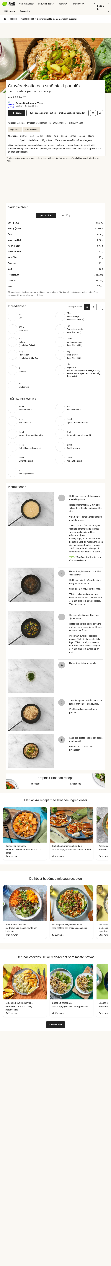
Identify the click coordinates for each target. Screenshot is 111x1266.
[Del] (100, 113)
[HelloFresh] (8, 4)
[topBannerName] (55, 31)
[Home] (4, 19)
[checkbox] (9, 97)
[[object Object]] (93, 113)
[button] (55, 306)
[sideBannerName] (55, 182)
